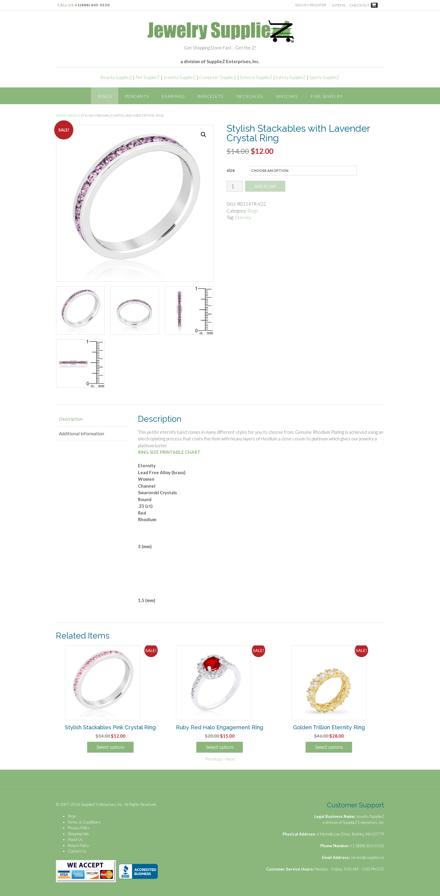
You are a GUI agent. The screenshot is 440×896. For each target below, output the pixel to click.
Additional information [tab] (81, 433)
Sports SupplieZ (324, 77)
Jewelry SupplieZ (179, 77)
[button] (203, 134)
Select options (111, 747)
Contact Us (77, 851)
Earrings (173, 96)
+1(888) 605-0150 (92, 5)
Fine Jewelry (327, 96)
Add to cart (265, 186)
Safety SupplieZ (291, 77)
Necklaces (249, 96)
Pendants (137, 96)
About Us (75, 839)
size (231, 170)
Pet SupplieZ (147, 77)
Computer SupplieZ (217, 77)
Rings (105, 96)
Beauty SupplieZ (116, 77)
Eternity (243, 217)
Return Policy (78, 845)
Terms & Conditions (84, 822)
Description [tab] (71, 419)
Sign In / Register (310, 5)
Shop (72, 816)
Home (61, 115)
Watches (287, 96)
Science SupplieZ (256, 77)
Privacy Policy (79, 827)
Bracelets (210, 96)
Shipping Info (78, 833)
